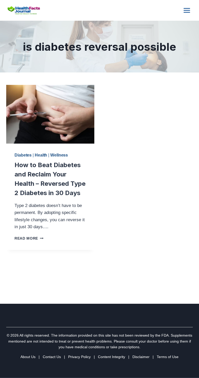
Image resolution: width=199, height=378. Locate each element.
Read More (29, 238)
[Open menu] (187, 10)
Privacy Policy (79, 357)
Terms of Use (168, 357)
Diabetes (23, 155)
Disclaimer (141, 357)
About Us (27, 357)
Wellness (59, 155)
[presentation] (50, 114)
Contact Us (52, 357)
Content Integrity (111, 357)
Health (41, 155)
